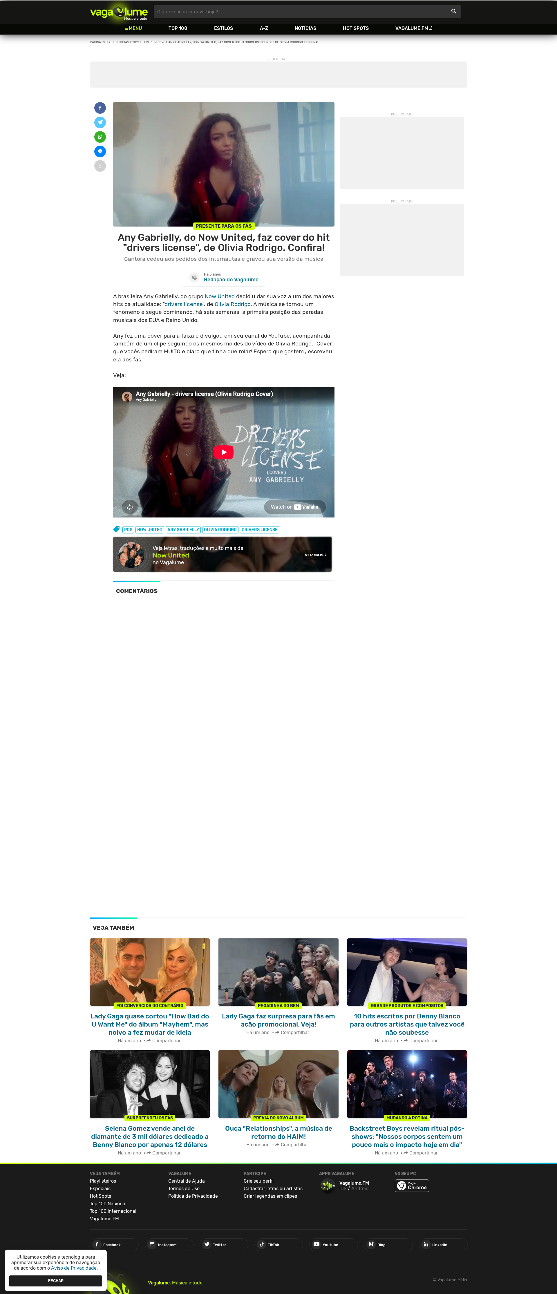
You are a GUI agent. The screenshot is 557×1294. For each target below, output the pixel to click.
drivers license (183, 304)
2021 (135, 42)
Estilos (223, 28)
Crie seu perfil (259, 1181)
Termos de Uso (184, 1188)
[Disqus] (223, 679)
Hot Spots (356, 28)
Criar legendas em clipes (270, 1196)
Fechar (56, 1281)
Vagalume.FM (411, 28)
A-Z (264, 28)
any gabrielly (183, 529)
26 (163, 42)
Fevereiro (150, 42)
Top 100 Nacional (108, 1203)
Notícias (305, 28)
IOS (343, 1188)
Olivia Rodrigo (233, 304)
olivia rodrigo (220, 529)
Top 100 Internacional (113, 1211)
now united (149, 529)
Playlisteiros (103, 1181)
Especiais (100, 1188)
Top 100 (178, 28)
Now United (220, 296)
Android (360, 1188)
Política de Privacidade (193, 1196)
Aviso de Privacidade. (74, 1268)
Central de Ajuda (186, 1181)
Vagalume (119, 12)
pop (128, 529)
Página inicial (101, 42)
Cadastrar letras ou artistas (273, 1188)
